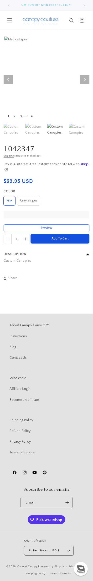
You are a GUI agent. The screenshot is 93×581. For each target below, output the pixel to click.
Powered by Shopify (51, 566)
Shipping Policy (21, 420)
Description (15, 254)
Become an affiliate (24, 400)
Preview (46, 228)
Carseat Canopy (27, 566)
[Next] (84, 79)
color (9, 191)
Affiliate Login (20, 389)
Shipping (9, 156)
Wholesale (18, 378)
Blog (13, 347)
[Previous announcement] (9, 5)
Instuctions (18, 336)
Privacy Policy (20, 442)
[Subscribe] (67, 502)
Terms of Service (22, 452)
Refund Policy (20, 431)
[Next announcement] (84, 5)
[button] (9, 20)
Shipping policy (36, 573)
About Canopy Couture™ (29, 325)
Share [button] (12, 278)
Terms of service (61, 573)
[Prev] (8, 79)
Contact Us (18, 358)
